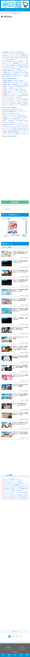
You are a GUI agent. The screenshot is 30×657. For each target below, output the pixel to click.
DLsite (24, 219)
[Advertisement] (15, 34)
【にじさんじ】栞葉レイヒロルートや (12, 88)
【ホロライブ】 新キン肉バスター (11, 113)
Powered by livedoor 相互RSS (9, 78)
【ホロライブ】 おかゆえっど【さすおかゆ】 (14, 115)
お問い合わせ (22, 649)
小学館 (5, 236)
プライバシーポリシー (8, 649)
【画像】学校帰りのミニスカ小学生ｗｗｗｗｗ (14, 70)
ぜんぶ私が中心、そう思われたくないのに (12, 109)
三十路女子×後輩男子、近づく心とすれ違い (13, 80)
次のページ (15, 631)
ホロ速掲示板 (8, 647)
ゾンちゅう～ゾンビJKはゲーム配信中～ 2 (12, 235)
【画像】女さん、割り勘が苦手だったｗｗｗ (14, 118)
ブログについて (22, 647)
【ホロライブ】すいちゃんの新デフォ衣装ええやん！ (16, 53)
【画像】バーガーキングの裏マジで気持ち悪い (14, 90)
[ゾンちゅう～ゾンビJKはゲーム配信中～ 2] (12, 228)
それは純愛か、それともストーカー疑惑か (12, 52)
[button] (27, 209)
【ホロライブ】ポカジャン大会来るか (12, 97)
